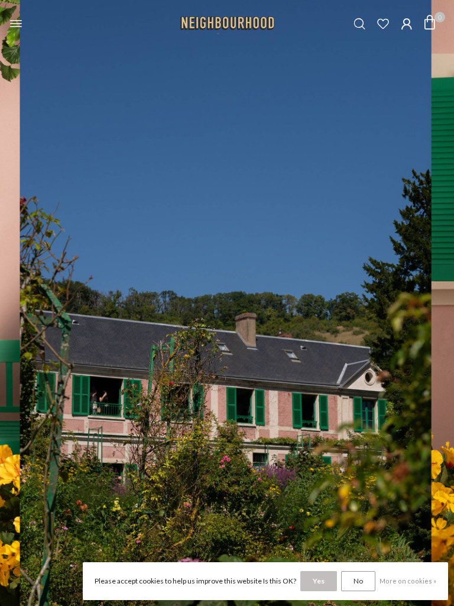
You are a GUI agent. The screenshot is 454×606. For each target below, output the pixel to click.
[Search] (359, 24)
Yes (319, 580)
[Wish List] (383, 24)
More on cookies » (408, 581)
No (358, 580)
